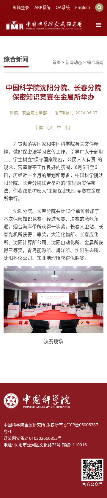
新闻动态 (73, 62)
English (82, 7)
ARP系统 (42, 7)
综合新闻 (95, 62)
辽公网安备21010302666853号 (33, 438)
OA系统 (63, 7)
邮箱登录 (20, 7)
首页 (56, 62)
